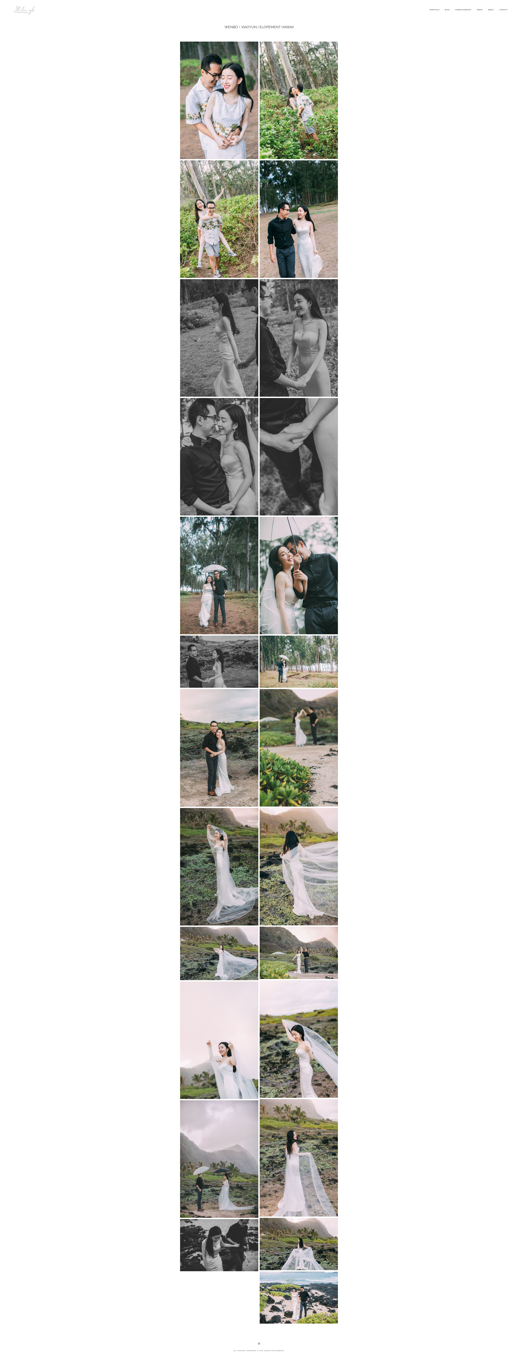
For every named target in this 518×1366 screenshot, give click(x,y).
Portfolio (435, 10)
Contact (503, 10)
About (491, 10)
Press (480, 10)
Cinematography (463, 10)
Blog (447, 10)
